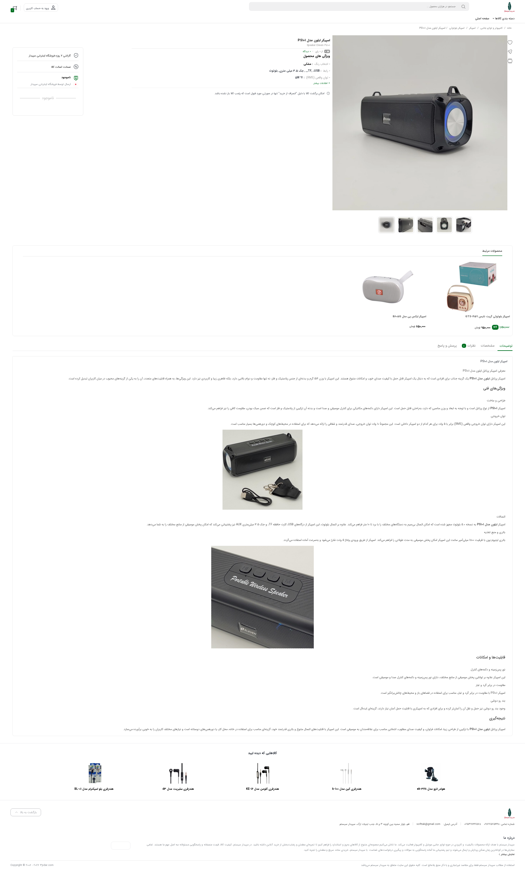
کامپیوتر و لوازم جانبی (491, 28)
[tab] (505, 347)
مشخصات (487, 345)
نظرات (469, 345)
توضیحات (506, 345)
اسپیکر (472, 28)
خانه (509, 28)
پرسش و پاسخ (447, 345)
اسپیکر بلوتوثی (457, 28)
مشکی (307, 64)
